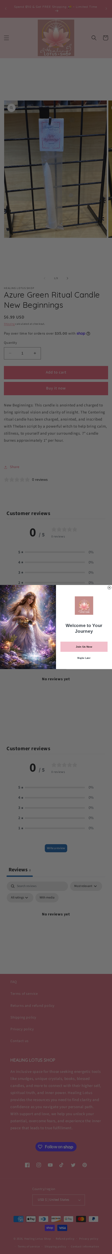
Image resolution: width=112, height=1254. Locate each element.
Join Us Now (84, 646)
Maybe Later (83, 658)
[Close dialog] (109, 587)
